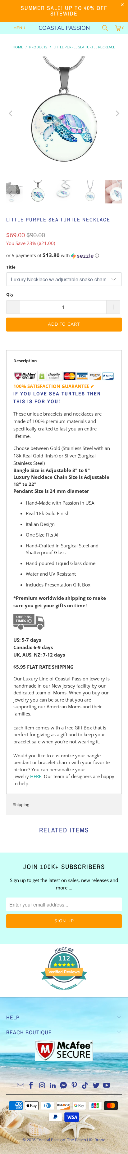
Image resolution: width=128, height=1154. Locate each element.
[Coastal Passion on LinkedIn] (52, 1085)
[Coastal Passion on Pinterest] (74, 1085)
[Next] (117, 113)
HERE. (36, 776)
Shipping (21, 804)
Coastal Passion (64, 28)
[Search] (105, 28)
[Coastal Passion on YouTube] (107, 1085)
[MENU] (3, 28)
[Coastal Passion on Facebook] (31, 1085)
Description (25, 360)
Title (11, 267)
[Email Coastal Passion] (20, 1085)
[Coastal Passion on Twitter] (96, 1085)
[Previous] (11, 113)
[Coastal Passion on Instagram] (42, 1085)
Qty (9, 294)
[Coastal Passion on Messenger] (63, 1085)
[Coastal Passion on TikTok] (85, 1085)
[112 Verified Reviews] (64, 993)
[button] (63, 255)
